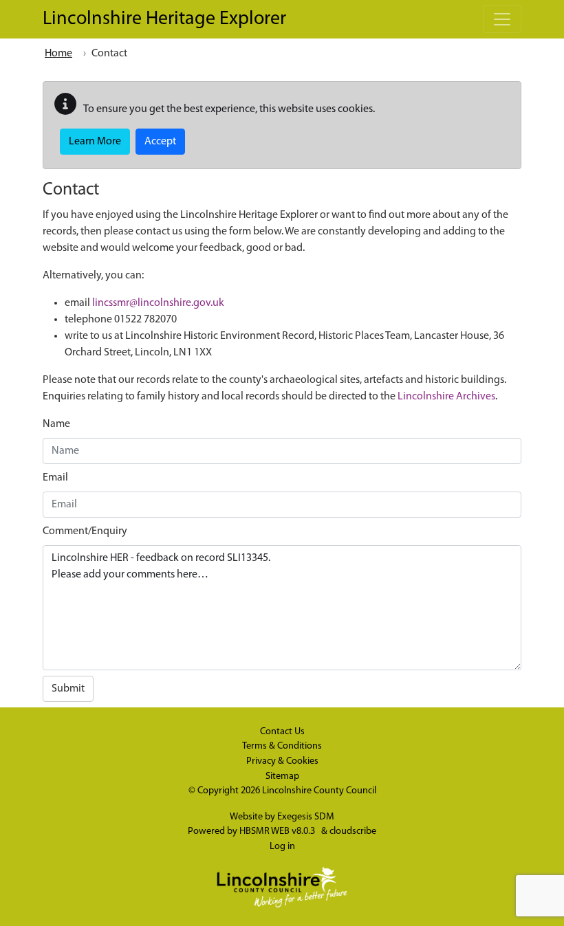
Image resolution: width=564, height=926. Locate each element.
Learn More (95, 141)
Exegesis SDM (305, 817)
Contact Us (282, 732)
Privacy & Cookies (282, 761)
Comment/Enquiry (85, 531)
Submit (68, 688)
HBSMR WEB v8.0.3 (278, 831)
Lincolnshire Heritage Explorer (164, 19)
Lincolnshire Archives (446, 396)
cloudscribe (352, 831)
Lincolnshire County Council (319, 791)
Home (58, 53)
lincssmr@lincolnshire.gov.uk (158, 303)
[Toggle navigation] (502, 19)
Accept (160, 141)
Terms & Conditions (282, 746)
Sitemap (282, 776)
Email (55, 477)
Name (56, 424)
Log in (282, 846)
